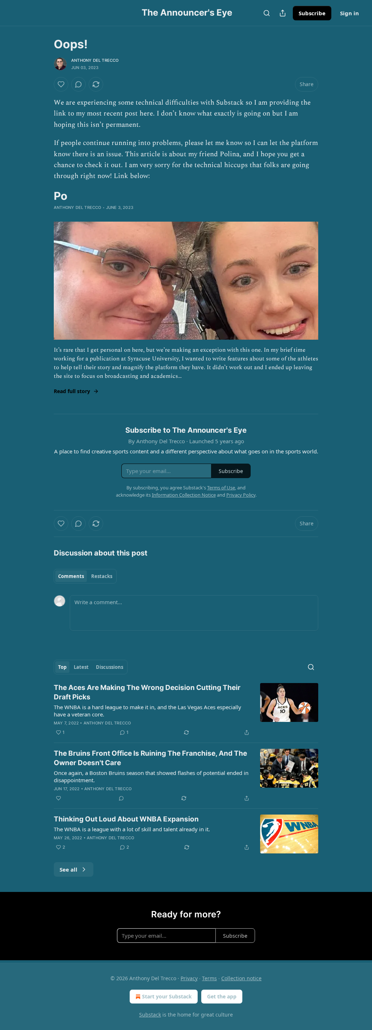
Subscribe (312, 13)
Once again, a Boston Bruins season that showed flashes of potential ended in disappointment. (151, 776)
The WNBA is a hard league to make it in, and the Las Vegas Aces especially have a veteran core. (147, 710)
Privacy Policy (240, 495)
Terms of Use (221, 487)
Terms (209, 978)
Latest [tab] (81, 667)
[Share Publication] (282, 13)
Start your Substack (167, 996)
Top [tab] (62, 667)
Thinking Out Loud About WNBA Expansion (126, 819)
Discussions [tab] (109, 667)
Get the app (221, 996)
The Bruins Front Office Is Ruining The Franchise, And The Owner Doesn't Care (150, 758)
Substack (150, 1014)
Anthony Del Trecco (95, 60)
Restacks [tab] (101, 576)
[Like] (61, 84)
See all (68, 869)
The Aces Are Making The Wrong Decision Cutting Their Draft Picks (147, 692)
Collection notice (241, 978)
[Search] (266, 13)
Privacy (189, 978)
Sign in (349, 13)
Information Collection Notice (184, 495)
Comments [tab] (71, 576)
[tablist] (85, 576)
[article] (186, 710)
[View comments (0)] (78, 84)
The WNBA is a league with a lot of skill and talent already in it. (132, 829)
